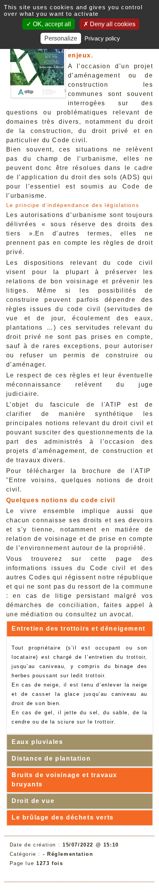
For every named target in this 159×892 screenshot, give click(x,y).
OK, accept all (51, 24)
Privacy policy (102, 38)
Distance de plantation (51, 758)
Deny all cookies (111, 24)
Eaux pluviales (37, 742)
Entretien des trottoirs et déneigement (78, 628)
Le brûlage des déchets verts (63, 817)
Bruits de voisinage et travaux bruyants (64, 780)
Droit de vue (33, 801)
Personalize (60, 38)
